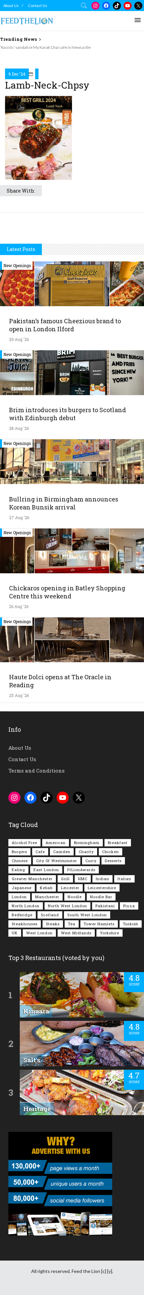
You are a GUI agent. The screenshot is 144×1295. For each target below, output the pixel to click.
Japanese (21, 887)
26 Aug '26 (18, 606)
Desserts (113, 860)
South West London (87, 914)
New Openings (17, 265)
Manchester (47, 896)
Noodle (75, 896)
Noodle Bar (101, 896)
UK (15, 932)
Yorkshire (109, 932)
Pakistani (105, 905)
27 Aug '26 (19, 517)
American (56, 842)
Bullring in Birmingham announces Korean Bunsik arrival (63, 503)
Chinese (20, 860)
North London (26, 905)
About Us (11, 5)
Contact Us (37, 5)
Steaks (53, 923)
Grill (65, 878)
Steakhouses (25, 923)
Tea (71, 923)
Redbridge (22, 914)
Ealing (18, 869)
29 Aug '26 (19, 339)
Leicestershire (102, 887)
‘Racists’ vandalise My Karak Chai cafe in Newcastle (45, 47)
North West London (67, 905)
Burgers (19, 851)
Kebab (46, 887)
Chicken (110, 851)
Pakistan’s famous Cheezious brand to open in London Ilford (65, 325)
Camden (61, 851)
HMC (82, 878)
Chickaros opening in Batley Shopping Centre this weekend (67, 592)
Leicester (70, 887)
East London (46, 869)
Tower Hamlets (99, 923)
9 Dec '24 (16, 74)
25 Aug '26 (19, 695)
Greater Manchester (32, 878)
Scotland (50, 914)
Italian (124, 878)
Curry (90, 860)
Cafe (40, 851)
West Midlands (76, 932)
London (19, 896)
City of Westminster (56, 860)
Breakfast (118, 842)
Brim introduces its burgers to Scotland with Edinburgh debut (67, 414)
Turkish (130, 923)
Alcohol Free (24, 842)
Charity (86, 851)
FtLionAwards (81, 869)
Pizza (129, 905)
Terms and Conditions (36, 770)
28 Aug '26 (19, 428)
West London (39, 932)
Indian (102, 878)
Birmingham (86, 842)
